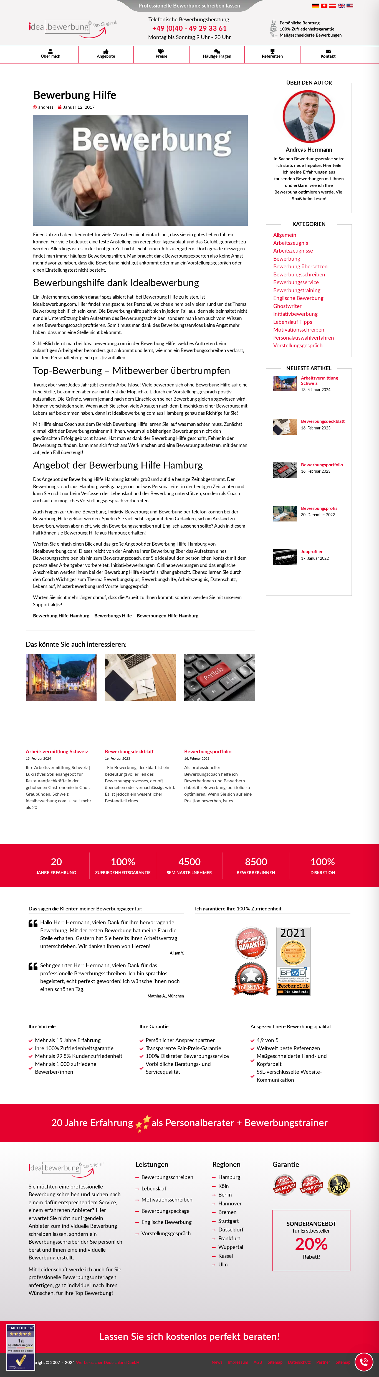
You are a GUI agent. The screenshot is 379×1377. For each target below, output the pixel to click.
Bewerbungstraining (296, 290)
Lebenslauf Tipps (292, 322)
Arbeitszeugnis (290, 243)
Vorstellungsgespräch (298, 345)
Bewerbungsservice (296, 282)
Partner (323, 1362)
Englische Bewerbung (298, 298)
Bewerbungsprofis (319, 508)
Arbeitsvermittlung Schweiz (57, 751)
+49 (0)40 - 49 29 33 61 (189, 28)
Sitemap (275, 1362)
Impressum (238, 1362)
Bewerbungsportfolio (207, 751)
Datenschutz (299, 1362)
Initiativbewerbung (295, 314)
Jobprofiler (312, 551)
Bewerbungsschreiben (299, 275)
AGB (258, 1362)
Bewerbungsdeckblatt (129, 751)
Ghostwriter (287, 306)
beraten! (261, 1337)
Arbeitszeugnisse (293, 251)
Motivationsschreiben (298, 330)
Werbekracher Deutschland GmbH (108, 1363)
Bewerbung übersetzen (300, 266)
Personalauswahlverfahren (303, 338)
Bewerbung (286, 259)
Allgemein (284, 235)
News (217, 1362)
